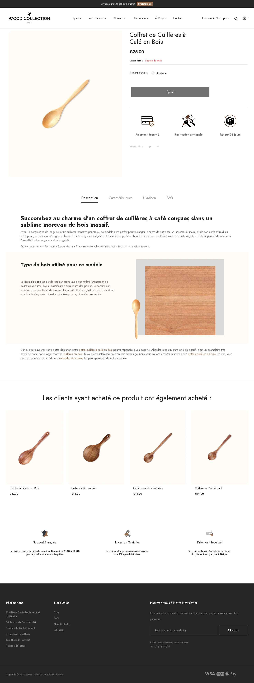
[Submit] (36, 474)
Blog (56, 612)
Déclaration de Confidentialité (21, 622)
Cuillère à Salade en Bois (24, 488)
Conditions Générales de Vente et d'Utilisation (23, 614)
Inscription (223, 18)
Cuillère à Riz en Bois (84, 488)
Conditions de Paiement (18, 640)
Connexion (208, 18)
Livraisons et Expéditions (18, 634)
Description (89, 197)
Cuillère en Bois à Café (208, 488)
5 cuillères (161, 73)
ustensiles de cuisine (71, 358)
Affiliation (58, 630)
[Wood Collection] (29, 18)
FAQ (170, 197)
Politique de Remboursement (20, 628)
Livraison (149, 197)
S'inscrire (233, 630)
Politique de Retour (15, 646)
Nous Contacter (62, 624)
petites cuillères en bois (202, 354)
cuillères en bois (72, 354)
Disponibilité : (136, 60)
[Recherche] (236, 18)
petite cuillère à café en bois (95, 350)
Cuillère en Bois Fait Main (148, 488)
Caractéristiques (120, 197)
